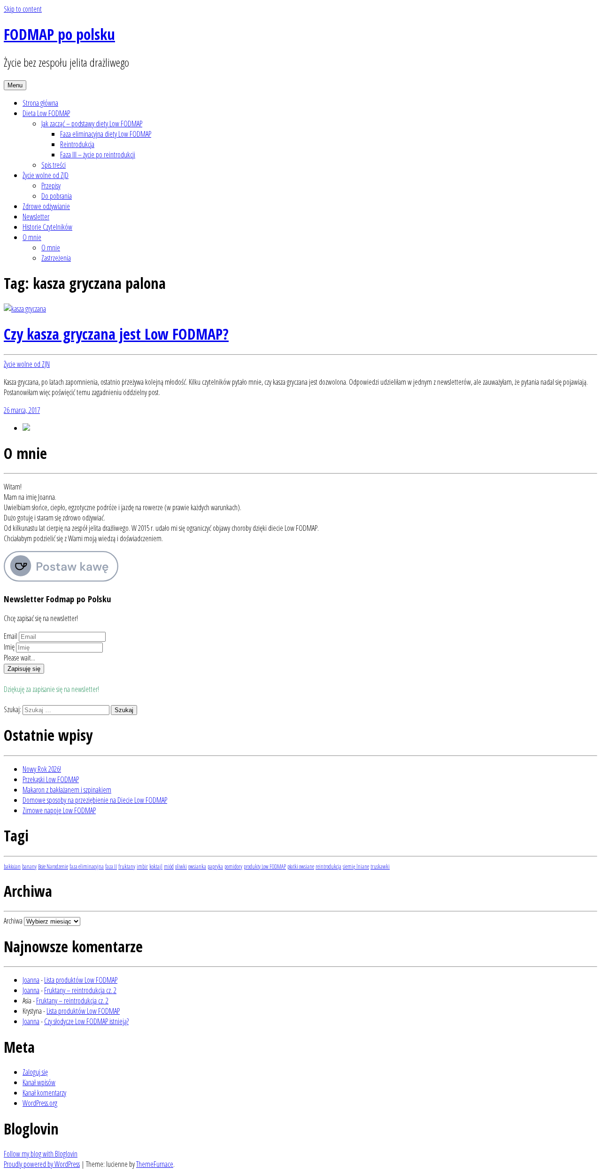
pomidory (233, 866)
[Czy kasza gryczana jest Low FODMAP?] (25, 308)
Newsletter (36, 216)
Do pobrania (56, 196)
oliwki (181, 866)
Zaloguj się (35, 1072)
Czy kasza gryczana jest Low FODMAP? (116, 334)
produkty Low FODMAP (265, 866)
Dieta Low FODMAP (46, 113)
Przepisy (51, 185)
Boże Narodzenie (53, 866)
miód (169, 866)
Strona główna (40, 103)
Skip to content (23, 9)
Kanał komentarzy (44, 1093)
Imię (9, 647)
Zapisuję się (24, 668)
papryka (215, 866)
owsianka (197, 866)
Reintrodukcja (77, 144)
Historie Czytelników (47, 227)
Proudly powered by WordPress (42, 1164)
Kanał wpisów (39, 1082)
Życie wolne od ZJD (46, 175)
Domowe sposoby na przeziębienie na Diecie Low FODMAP (95, 800)
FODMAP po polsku (59, 34)
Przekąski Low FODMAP (51, 779)
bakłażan (12, 866)
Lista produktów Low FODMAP (80, 980)
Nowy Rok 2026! (42, 769)
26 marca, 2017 (22, 410)
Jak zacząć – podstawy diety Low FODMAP (91, 123)
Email (10, 636)
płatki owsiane (300, 866)
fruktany (126, 866)
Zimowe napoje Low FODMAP (59, 810)
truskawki (380, 866)
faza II (111, 866)
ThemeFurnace (154, 1164)
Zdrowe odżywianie (46, 206)
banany (29, 866)
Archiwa (13, 921)
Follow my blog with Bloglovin (40, 1154)
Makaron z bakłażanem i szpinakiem (67, 790)
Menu (15, 85)
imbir (142, 866)
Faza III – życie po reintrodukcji (97, 154)
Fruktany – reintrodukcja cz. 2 (80, 990)
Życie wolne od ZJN (27, 364)
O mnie (32, 237)
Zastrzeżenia (56, 258)
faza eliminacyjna (86, 866)
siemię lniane (356, 866)
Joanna (31, 980)
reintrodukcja (328, 866)
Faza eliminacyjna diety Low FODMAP (105, 134)
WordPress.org (40, 1103)
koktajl (155, 866)
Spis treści (53, 165)
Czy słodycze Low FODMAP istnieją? (86, 1021)
